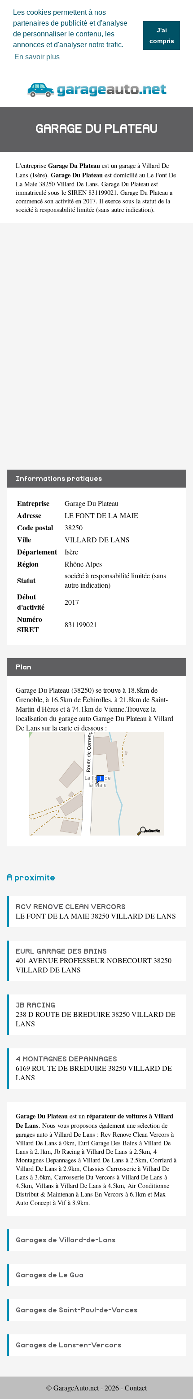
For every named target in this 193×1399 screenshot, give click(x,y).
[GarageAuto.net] (96, 88)
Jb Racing (67, 1151)
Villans (44, 1185)
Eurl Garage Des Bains (107, 1143)
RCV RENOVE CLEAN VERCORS (71, 907)
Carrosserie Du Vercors (84, 1177)
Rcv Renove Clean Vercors (135, 1134)
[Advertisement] (96, 346)
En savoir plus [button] (37, 57)
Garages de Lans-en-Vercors (68, 1345)
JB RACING (35, 1005)
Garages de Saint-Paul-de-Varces (76, 1310)
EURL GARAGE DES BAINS (61, 951)
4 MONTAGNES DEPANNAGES (66, 1059)
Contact (136, 1387)
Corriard (161, 1160)
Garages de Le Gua (49, 1275)
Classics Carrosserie (109, 1168)
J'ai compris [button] (161, 35)
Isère (38, 175)
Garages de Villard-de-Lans (65, 1240)
